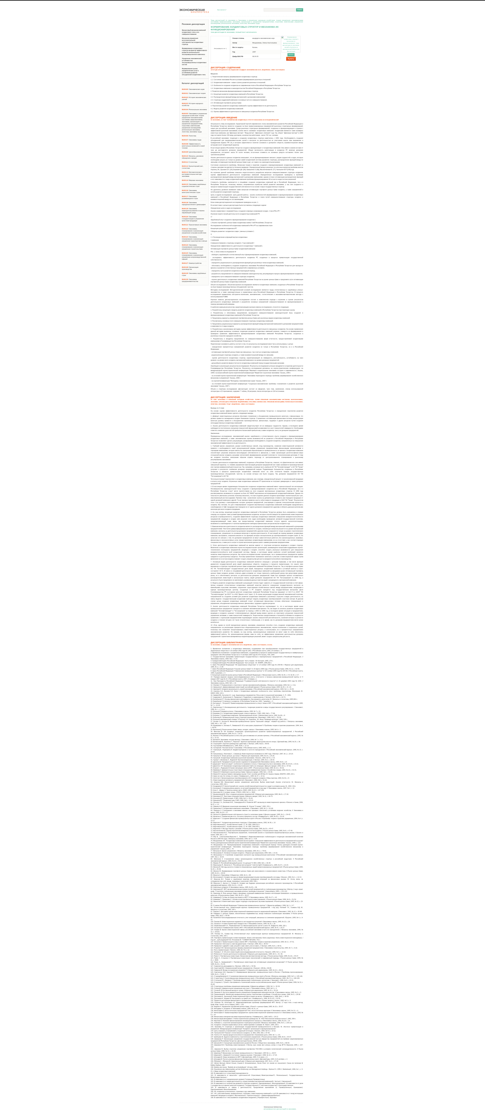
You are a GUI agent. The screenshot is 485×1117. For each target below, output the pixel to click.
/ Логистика (189, 136)
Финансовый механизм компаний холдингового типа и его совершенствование (194, 32)
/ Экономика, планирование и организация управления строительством (192, 247)
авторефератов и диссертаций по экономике (280, 1109)
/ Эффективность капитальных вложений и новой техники (193, 146)
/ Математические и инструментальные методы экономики (192, 174)
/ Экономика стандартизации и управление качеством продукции (193, 219)
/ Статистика (189, 162)
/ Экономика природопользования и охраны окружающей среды (193, 211)
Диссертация (291, 51)
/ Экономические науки (193, 89)
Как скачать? (221, 10)
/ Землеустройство (192, 263)
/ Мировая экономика (192, 180)
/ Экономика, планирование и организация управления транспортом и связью (194, 239)
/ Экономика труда (191, 140)
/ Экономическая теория (194, 93)
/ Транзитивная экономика (194, 225)
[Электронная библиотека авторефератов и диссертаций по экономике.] (194, 11)
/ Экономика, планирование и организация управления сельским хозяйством (194, 231)
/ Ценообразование (192, 152)
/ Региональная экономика (194, 109)
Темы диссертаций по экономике (223, 20)
